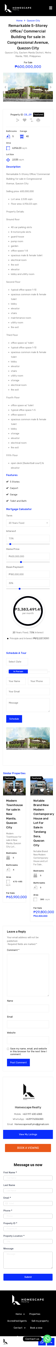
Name (10, 1000)
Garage (13, 494)
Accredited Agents (17, 1321)
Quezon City (33, 20)
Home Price (12, 549)
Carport (14, 488)
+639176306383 (34, 1119)
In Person (18, 671)
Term (9, 515)
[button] (50, 8)
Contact (18, 1328)
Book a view (36, 1328)
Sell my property (40, 1321)
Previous (5, 87)
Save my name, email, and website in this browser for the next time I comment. (28, 1051)
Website (11, 1032)
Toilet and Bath (18, 501)
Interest (11, 531)
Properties (34, 1314)
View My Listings (28, 1134)
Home (19, 20)
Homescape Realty (28, 1107)
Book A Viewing (28, 1148)
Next (50, 87)
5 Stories (15, 481)
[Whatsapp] (47, 1339)
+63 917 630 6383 (32, 1114)
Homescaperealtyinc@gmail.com (31, 1124)
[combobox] (28, 523)
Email (10, 1016)
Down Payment (14, 567)
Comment (13, 950)
